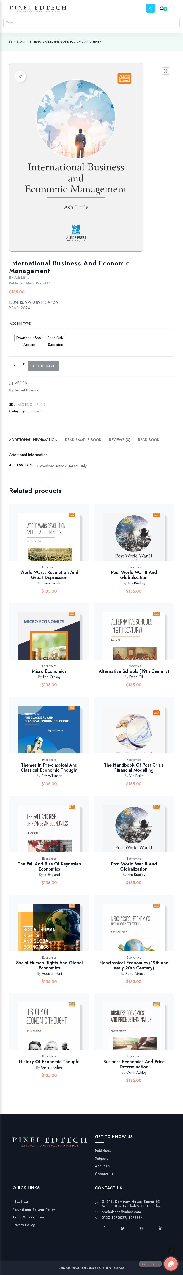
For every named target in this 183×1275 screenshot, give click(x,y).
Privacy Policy (23, 1225)
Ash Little (21, 277)
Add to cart (43, 366)
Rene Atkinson (136, 973)
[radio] (29, 337)
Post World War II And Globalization (134, 575)
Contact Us (104, 1173)
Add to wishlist (20, 76)
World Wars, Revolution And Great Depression (49, 575)
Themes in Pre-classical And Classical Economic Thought (49, 768)
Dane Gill (136, 676)
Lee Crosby (51, 676)
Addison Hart (52, 973)
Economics (35, 411)
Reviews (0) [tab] (119, 439)
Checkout (20, 1202)
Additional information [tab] (33, 439)
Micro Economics (49, 671)
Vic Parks (136, 775)
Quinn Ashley (136, 1072)
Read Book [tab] (148, 439)
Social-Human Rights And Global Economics (49, 965)
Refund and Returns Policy (33, 1209)
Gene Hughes (51, 1067)
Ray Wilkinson (51, 775)
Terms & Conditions (28, 1217)
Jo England (52, 874)
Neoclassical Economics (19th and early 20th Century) (133, 965)
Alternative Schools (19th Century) (134, 671)
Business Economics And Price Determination (134, 1064)
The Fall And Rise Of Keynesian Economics (49, 866)
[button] (165, 71)
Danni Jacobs (52, 583)
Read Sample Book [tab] (83, 439)
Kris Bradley (136, 583)
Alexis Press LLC (38, 283)
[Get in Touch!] (171, 1264)
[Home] (10, 42)
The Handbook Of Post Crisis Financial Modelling (134, 768)
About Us (102, 1166)
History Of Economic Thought (49, 1061)
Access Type (20, 323)
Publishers (103, 1151)
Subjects (101, 1158)
